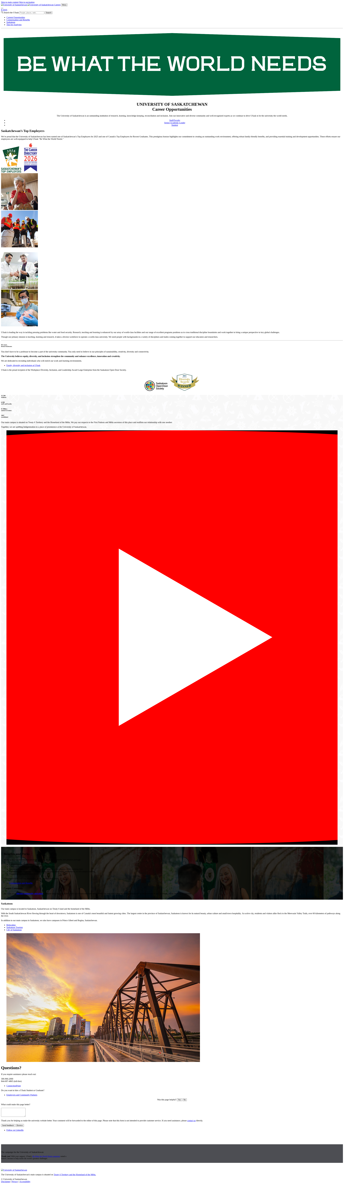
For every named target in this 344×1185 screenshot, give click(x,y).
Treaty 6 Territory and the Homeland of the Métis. (75, 1174)
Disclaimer (5, 1181)
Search (48, 13)
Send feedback (8, 1125)
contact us (191, 1120)
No (185, 1100)
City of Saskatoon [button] (14, 930)
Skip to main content (10, 2)
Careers (57, 5)
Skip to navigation (27, 2)
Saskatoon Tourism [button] (14, 927)
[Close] (2, 8)
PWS (4, 10)
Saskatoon (10, 22)
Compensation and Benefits (18, 20)
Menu (64, 5)
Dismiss (20, 1125)
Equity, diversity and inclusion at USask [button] (23, 365)
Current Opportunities (15, 17)
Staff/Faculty (174, 120)
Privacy (15, 1181)
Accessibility (24, 1181)
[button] (172, 637)
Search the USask (11, 12)
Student (174, 125)
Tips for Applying (14, 25)
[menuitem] (174, 17)
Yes (179, 1100)
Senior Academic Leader (174, 123)
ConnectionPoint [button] (13, 1086)
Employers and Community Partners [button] (21, 1095)
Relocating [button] (11, 925)
